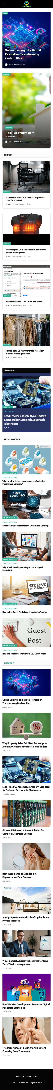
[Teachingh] (26, 4)
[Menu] (4, 4)
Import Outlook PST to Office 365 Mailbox (25, 301)
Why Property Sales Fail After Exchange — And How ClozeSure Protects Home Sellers (24, 745)
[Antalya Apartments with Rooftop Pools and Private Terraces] (26, 900)
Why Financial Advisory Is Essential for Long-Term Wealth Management (25, 962)
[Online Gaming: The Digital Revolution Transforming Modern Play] (26, 40)
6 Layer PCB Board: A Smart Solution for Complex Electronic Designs (23, 832)
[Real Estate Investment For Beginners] (26, 110)
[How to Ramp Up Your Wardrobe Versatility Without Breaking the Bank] (26, 330)
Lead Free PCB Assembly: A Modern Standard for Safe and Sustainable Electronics (25, 419)
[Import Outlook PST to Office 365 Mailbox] (26, 281)
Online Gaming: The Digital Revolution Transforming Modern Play (23, 54)
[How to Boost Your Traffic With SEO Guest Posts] (26, 632)
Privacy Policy (32, 1076)
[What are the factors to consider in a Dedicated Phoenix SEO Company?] (26, 459)
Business (6, 74)
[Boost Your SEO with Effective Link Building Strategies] (26, 504)
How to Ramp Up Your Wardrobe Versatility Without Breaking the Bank (25, 352)
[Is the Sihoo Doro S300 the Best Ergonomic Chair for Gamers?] (26, 177)
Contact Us (19, 1076)
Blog (5, 13)
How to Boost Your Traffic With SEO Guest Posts (24, 653)
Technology (7, 407)
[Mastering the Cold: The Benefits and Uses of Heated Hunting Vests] (26, 229)
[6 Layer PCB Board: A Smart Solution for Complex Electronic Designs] (26, 813)
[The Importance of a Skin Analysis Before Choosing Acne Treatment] (26, 1030)
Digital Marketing (9, 473)
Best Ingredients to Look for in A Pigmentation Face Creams (19, 875)
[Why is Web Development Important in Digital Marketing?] (26, 546)
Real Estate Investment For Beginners (19, 134)
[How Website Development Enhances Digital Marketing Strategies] (26, 987)
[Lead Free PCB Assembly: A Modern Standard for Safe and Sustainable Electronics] (26, 392)
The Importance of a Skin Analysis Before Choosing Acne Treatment (24, 1049)
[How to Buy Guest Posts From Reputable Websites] (26, 590)
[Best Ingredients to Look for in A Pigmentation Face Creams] (26, 856)
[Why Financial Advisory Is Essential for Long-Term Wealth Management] (26, 943)
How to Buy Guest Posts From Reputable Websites (24, 612)
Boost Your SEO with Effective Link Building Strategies (26, 525)
